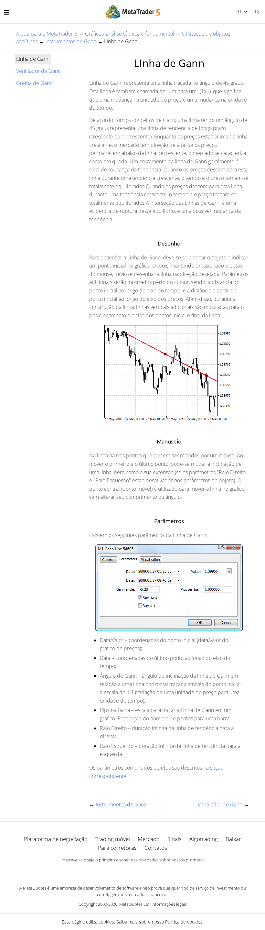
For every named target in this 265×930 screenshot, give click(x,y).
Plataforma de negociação (56, 839)
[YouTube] (143, 871)
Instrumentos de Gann (70, 41)
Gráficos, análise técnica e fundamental (129, 33)
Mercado (149, 839)
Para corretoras (117, 847)
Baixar (233, 839)
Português (238, 11)
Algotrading (203, 839)
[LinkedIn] (132, 871)
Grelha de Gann (34, 83)
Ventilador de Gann (38, 70)
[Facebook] (122, 871)
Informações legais (169, 904)
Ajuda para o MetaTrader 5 (46, 33)
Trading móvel (112, 839)
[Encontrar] (257, 11)
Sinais (174, 839)
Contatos (155, 847)
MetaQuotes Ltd (134, 904)
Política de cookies (184, 922)
